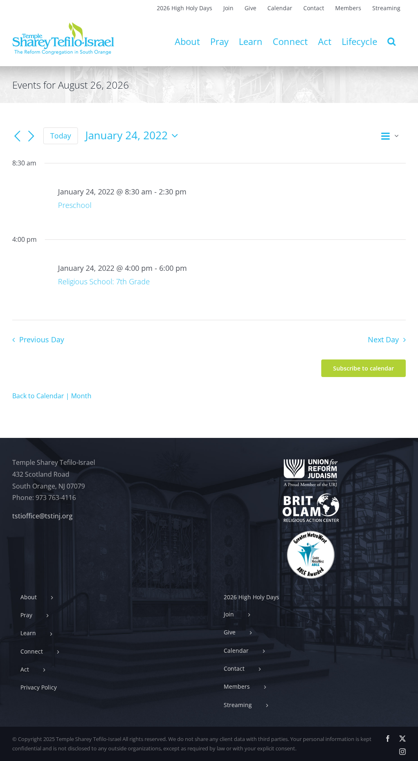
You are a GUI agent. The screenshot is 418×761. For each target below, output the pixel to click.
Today (60, 136)
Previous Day (41, 339)
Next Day (383, 339)
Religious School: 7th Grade (104, 281)
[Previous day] (17, 136)
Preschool (74, 205)
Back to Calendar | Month (51, 395)
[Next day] (31, 136)
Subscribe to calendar (363, 368)
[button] (391, 41)
